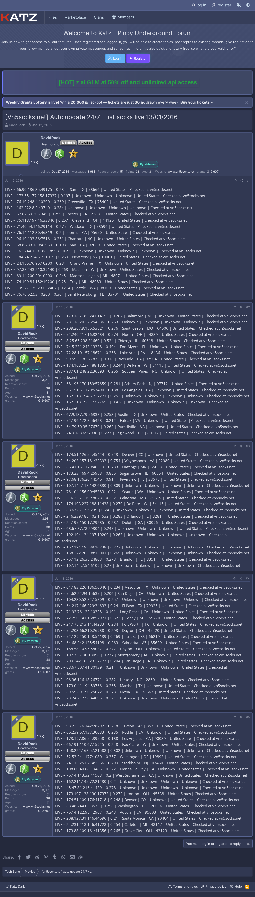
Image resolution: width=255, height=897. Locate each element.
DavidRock (17, 125)
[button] (137, 17)
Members (126, 17)
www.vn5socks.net (181, 171)
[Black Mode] (248, 5)
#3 (248, 446)
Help (238, 886)
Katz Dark (17, 886)
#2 (248, 307)
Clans (99, 17)
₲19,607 (213, 171)
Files (52, 17)
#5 (248, 717)
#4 (248, 578)
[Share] (241, 181)
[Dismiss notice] (246, 103)
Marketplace (75, 17)
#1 (248, 180)
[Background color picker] (239, 5)
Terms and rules (185, 886)
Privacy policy (215, 886)
